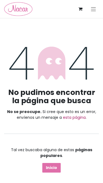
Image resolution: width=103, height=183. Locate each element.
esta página (74, 117)
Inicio (51, 167)
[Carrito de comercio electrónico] (80, 9)
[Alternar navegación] (93, 9)
